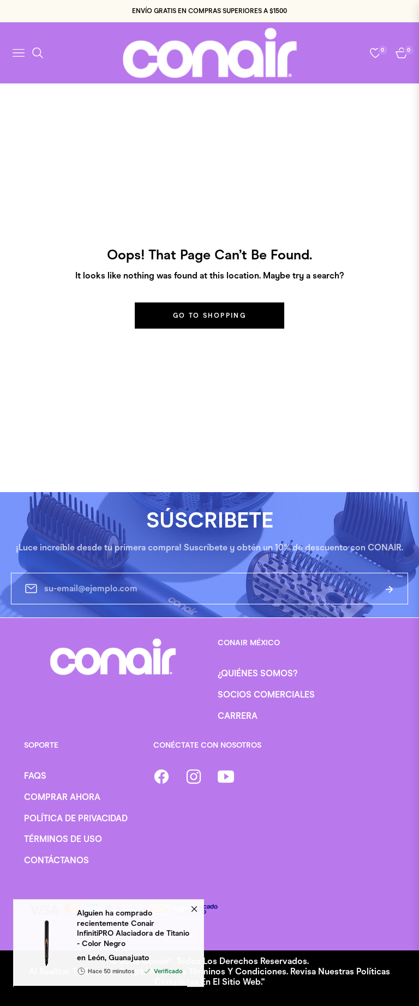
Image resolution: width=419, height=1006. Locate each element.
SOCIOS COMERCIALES (266, 694)
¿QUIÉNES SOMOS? (257, 673)
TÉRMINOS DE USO (63, 839)
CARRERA (238, 716)
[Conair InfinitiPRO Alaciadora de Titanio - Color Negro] (41, 948)
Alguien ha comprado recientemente (133, 934)
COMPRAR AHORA (62, 797)
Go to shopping (210, 315)
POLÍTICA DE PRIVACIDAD (76, 818)
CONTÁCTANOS (56, 860)
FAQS (35, 776)
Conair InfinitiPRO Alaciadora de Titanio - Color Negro (133, 939)
